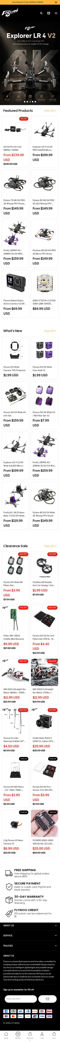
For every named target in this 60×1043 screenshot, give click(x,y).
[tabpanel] (30, 63)
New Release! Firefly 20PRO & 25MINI (27, 2)
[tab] (24, 101)
